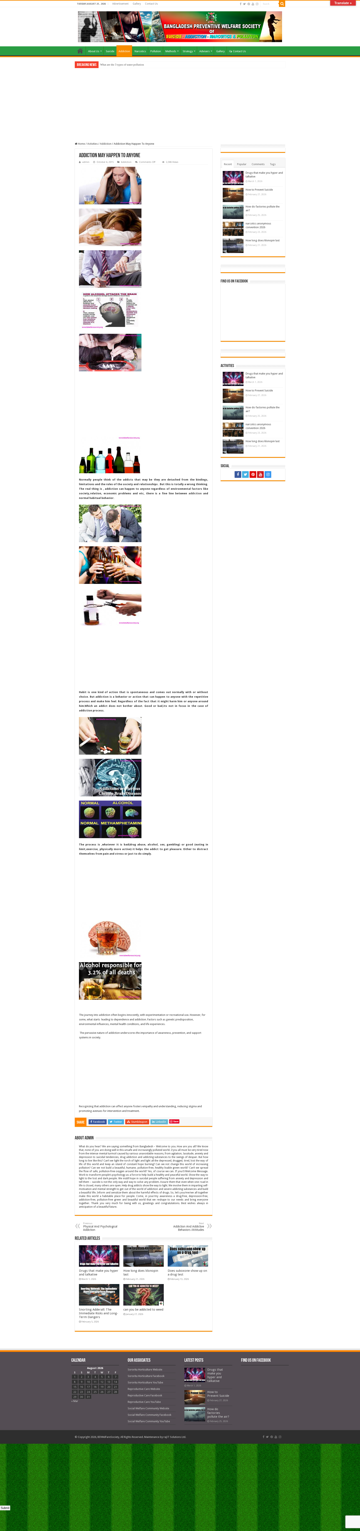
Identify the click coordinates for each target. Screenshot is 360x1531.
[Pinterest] (248, 3)
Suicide (110, 51)
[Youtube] (253, 3)
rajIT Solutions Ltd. (175, 1437)
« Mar (74, 1401)
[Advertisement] (180, 111)
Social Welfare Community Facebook (149, 1414)
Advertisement (120, 3)
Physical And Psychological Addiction (100, 1226)
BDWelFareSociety (108, 1437)
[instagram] (257, 3)
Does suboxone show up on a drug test (121, 64)
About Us (93, 51)
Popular (241, 164)
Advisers (204, 51)
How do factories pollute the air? (218, 1412)
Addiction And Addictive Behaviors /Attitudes (188, 1226)
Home (80, 50)
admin (85, 162)
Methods (170, 51)
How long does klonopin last (263, 240)
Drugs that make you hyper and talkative (215, 1375)
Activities (92, 143)
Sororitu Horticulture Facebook (146, 1376)
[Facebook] (240, 3)
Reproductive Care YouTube (144, 1401)
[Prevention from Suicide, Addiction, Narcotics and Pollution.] (180, 26)
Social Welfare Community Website (148, 1408)
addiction (195, 493)
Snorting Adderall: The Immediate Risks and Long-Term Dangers (98, 1313)
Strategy (188, 51)
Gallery (137, 3)
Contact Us (151, 3)
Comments (258, 164)
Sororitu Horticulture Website (145, 1369)
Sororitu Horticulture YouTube (145, 1382)
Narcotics (140, 51)
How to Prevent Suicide (259, 189)
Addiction (124, 51)
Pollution (155, 51)
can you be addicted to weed (143, 1309)
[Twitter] (244, 3)
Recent (228, 164)
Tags (273, 164)
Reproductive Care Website (144, 1389)
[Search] (282, 4)
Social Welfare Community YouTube (149, 1421)
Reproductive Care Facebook (145, 1395)
